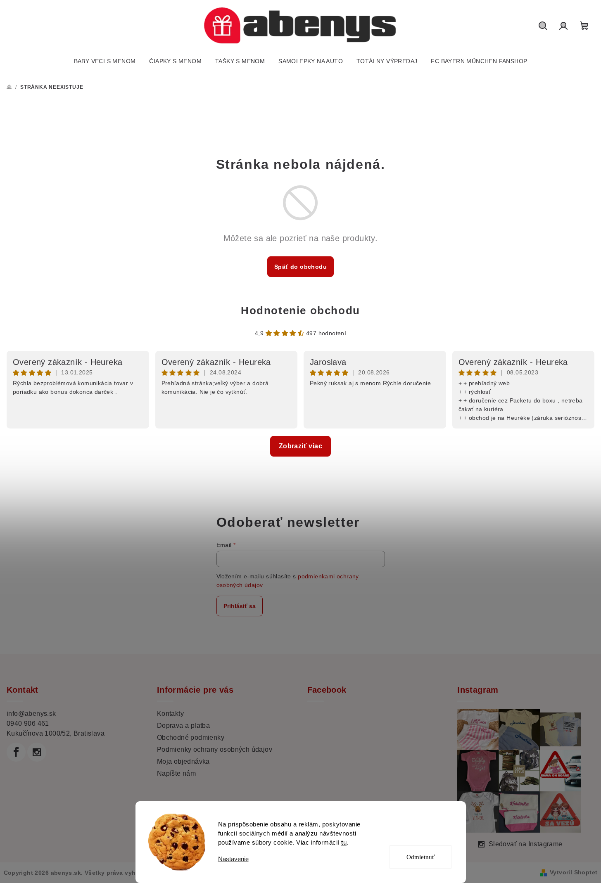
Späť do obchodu (300, 266)
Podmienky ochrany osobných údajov (214, 749)
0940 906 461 (28, 723)
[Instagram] (36, 752)
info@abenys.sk (31, 713)
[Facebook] (16, 752)
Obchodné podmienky (190, 737)
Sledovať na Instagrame (526, 843)
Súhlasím (425, 827)
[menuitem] (105, 61)
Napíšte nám (176, 773)
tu (344, 842)
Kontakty (170, 713)
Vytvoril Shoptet (573, 872)
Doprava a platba (183, 725)
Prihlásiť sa (239, 606)
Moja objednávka (183, 761)
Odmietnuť (420, 857)
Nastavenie (233, 859)
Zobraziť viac (300, 446)
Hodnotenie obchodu (300, 310)
